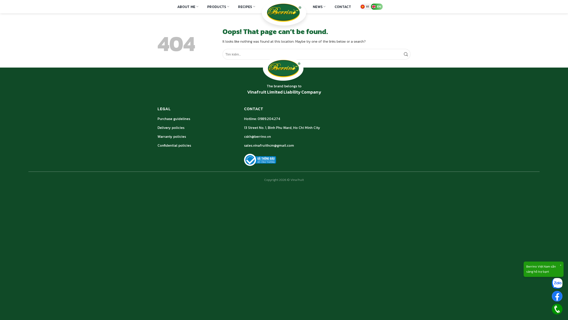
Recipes (245, 6)
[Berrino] (284, 12)
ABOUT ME (186, 6)
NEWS (318, 6)
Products (216, 6)
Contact (343, 6)
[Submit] (406, 54)
